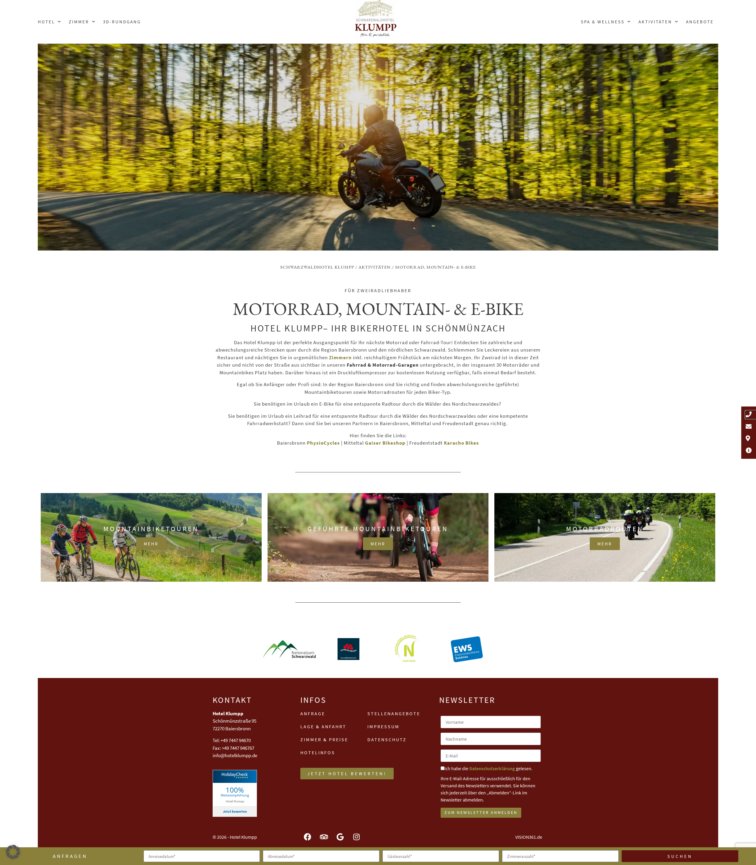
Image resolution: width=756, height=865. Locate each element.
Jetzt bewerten (235, 811)
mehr (151, 544)
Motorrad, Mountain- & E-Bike (435, 267)
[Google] (340, 837)
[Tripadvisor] (324, 837)
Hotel (46, 22)
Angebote (700, 22)
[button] (13, 852)
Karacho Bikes (461, 443)
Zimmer (79, 22)
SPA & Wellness (603, 22)
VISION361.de (528, 837)
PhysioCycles (323, 443)
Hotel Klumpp (235, 801)
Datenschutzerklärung (492, 768)
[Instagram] (356, 837)
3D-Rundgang (122, 22)
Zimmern (340, 357)
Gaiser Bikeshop (385, 443)
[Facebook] (307, 837)
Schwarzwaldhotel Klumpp (317, 267)
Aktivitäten (655, 22)
